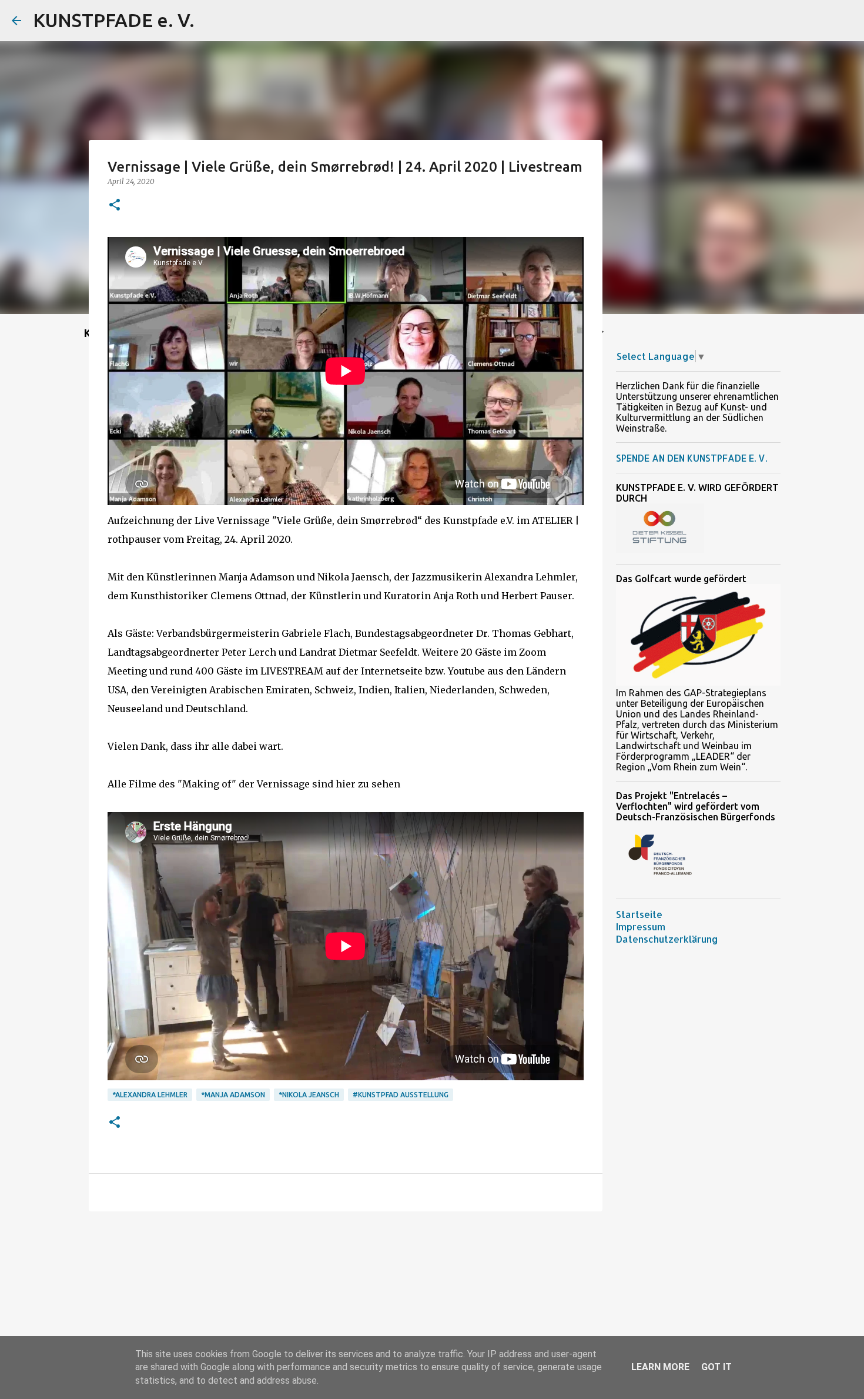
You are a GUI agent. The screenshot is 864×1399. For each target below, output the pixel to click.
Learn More (660, 1367)
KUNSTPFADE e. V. (114, 20)
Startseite (639, 914)
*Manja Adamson (233, 1095)
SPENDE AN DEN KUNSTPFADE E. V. (691, 458)
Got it (716, 1367)
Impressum (640, 926)
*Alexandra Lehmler (149, 1095)
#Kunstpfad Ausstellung (400, 1095)
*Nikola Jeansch (309, 1095)
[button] (115, 205)
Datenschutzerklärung (667, 939)
